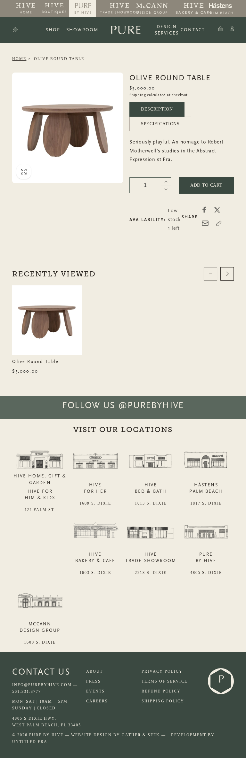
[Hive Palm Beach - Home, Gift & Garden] (25, 8)
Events (95, 691)
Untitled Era (29, 742)
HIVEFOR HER (95, 488)
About (94, 671)
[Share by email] (205, 223)
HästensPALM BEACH (206, 488)
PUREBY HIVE (206, 557)
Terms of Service (164, 681)
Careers (97, 701)
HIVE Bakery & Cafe (95, 557)
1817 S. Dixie (206, 503)
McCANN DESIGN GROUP (40, 627)
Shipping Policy (163, 701)
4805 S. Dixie (206, 573)
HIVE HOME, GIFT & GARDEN (39, 479)
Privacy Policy (162, 671)
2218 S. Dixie (151, 573)
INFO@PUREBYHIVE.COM (42, 685)
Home (19, 59)
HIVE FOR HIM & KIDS (40, 494)
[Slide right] (227, 274)
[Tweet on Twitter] (217, 209)
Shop (53, 30)
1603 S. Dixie (95, 573)
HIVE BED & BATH (151, 488)
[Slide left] (210, 274)
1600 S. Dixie (40, 642)
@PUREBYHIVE (151, 405)
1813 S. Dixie (151, 503)
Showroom (82, 30)
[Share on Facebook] (204, 209)
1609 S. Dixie (95, 503)
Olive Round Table (59, 59)
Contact (193, 30)
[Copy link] (219, 223)
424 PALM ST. (39, 510)
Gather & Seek (141, 735)
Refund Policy (161, 691)
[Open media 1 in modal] (67, 128)
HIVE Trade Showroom (150, 557)
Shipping (137, 95)
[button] (15, 30)
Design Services (167, 30)
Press (93, 681)
